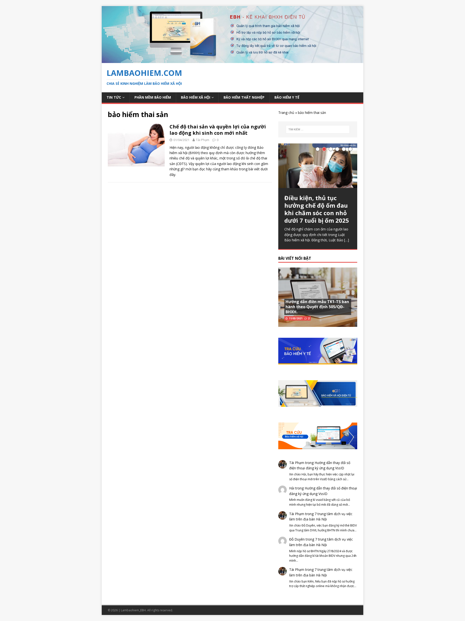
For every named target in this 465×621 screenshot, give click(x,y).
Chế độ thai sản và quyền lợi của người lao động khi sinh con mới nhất (218, 129)
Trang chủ (286, 112)
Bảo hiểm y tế (286, 97)
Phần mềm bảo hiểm (152, 97)
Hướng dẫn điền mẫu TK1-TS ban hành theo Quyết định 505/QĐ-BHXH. (317, 306)
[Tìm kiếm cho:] (317, 129)
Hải (291, 488)
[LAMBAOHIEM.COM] (232, 60)
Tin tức (114, 97)
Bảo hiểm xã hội (195, 97)
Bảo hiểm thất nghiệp (244, 97)
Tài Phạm (202, 140)
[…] (346, 240)
